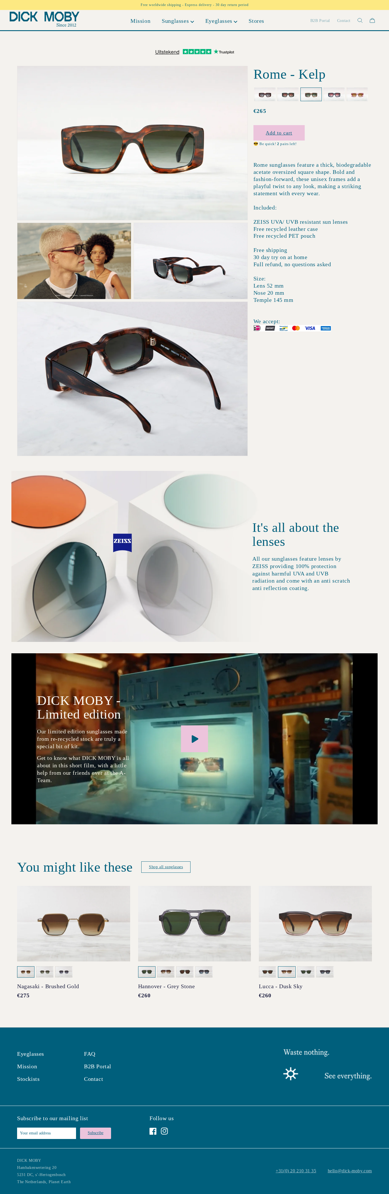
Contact (93, 1079)
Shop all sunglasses (166, 867)
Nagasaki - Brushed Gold (48, 986)
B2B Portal (97, 1066)
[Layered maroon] (265, 94)
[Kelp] (311, 94)
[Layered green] (288, 94)
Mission (27, 1066)
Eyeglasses (30, 1054)
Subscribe (95, 1133)
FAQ (89, 1054)
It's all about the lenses (295, 534)
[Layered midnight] (334, 94)
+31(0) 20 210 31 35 (296, 1170)
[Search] (357, 20)
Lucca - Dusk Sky (281, 986)
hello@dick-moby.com (350, 1170)
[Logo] (44, 20)
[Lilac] (357, 94)
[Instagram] (164, 1131)
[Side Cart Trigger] (372, 20)
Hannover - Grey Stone (166, 986)
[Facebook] (153, 1131)
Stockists (28, 1079)
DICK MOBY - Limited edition (79, 707)
